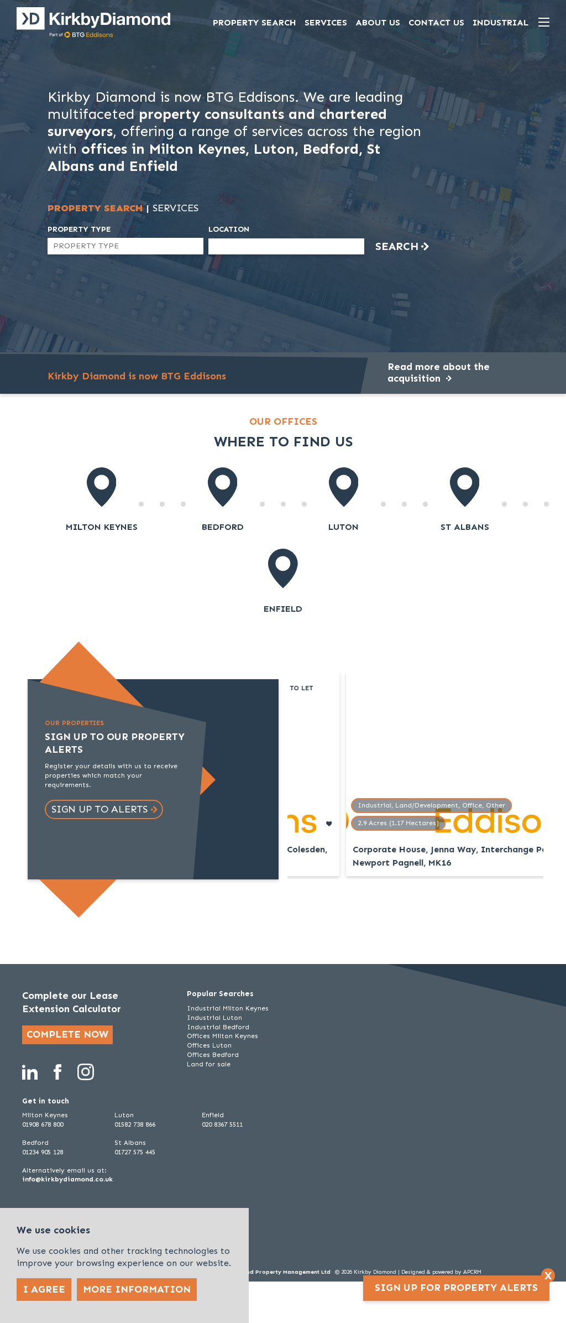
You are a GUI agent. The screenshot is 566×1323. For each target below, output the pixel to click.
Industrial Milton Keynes (228, 1008)
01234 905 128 (42, 1152)
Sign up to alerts (99, 809)
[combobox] (125, 246)
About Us (377, 22)
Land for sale (208, 1064)
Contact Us (436, 22)
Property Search (254, 22)
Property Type (79, 229)
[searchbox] (97, 246)
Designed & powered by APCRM (441, 1272)
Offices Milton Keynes (222, 1036)
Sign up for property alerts (456, 1288)
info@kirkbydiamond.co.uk (67, 1179)
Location (228, 229)
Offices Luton (209, 1045)
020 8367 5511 (222, 1124)
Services (326, 22)
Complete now (67, 1034)
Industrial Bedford (218, 1027)
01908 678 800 (42, 1124)
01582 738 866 (134, 1124)
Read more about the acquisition (438, 373)
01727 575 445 (134, 1152)
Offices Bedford (213, 1055)
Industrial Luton (214, 1018)
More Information (137, 1289)
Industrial (500, 22)
